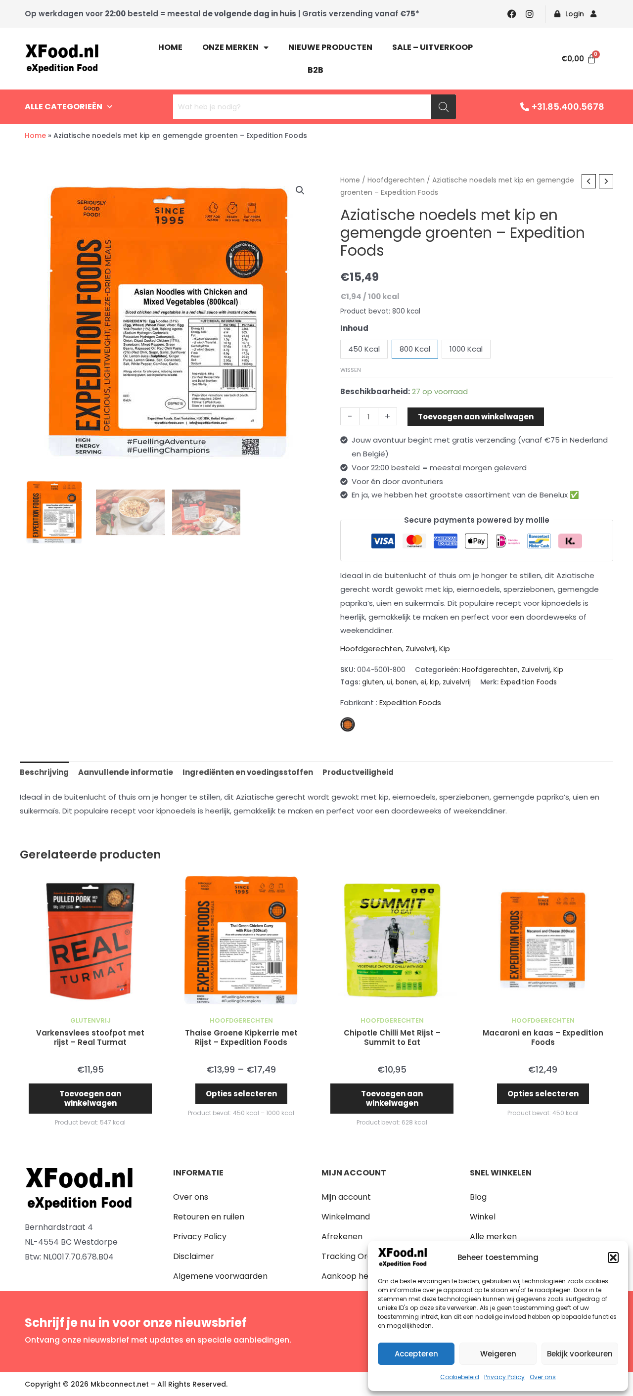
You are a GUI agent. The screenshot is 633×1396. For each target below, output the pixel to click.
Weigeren (498, 1354)
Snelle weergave (90, 1002)
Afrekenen (341, 1236)
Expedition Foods (528, 682)
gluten (372, 682)
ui (389, 682)
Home (170, 47)
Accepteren (416, 1354)
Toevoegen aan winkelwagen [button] (90, 1098)
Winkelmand (345, 1216)
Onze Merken (230, 47)
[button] (613, 1257)
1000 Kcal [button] (466, 349)
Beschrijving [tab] (44, 772)
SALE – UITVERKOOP (432, 47)
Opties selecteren (241, 1093)
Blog (478, 1197)
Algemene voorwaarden (220, 1276)
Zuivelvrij (421, 648)
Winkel (483, 1216)
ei (423, 682)
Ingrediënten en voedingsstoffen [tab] (247, 772)
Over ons (543, 1377)
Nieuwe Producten (330, 47)
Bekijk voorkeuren (580, 1354)
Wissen (350, 370)
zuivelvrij (457, 682)
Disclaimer (193, 1256)
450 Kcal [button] (364, 349)
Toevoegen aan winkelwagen (476, 416)
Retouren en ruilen (208, 1216)
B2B (315, 70)
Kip (444, 648)
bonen (406, 682)
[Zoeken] (443, 106)
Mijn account (346, 1197)
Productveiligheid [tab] (358, 772)
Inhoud (354, 328)
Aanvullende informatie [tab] (125, 772)
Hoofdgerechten (396, 180)
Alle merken (493, 1236)
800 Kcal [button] (415, 349)
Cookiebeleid (459, 1377)
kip (434, 682)
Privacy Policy (504, 1377)
